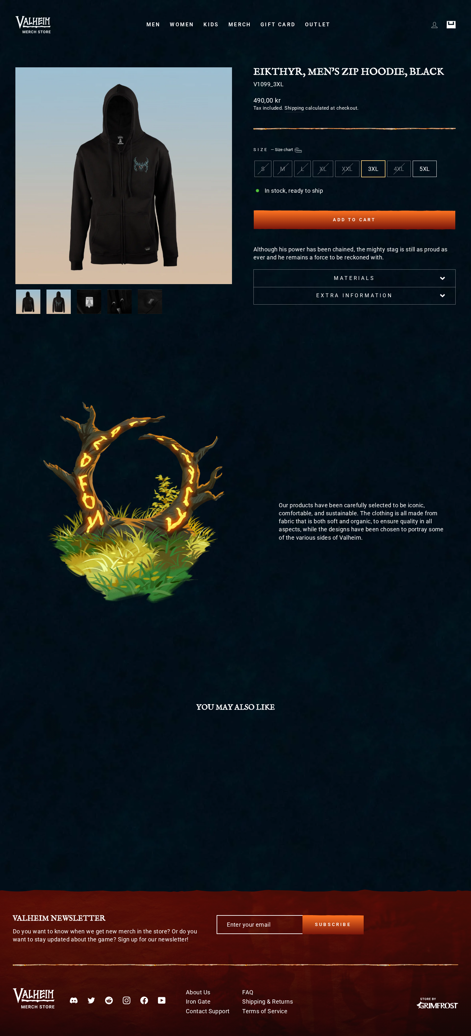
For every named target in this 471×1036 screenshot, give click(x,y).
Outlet (317, 24)
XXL (347, 168)
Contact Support (208, 1011)
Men (153, 24)
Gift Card (277, 24)
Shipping (294, 108)
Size (273, 149)
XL (322, 168)
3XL (373, 168)
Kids (211, 24)
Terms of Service (264, 1011)
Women (182, 24)
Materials (354, 278)
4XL (399, 168)
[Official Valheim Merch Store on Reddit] (109, 1000)
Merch (239, 24)
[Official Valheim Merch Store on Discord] (73, 1000)
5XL (424, 168)
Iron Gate (198, 1001)
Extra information (354, 295)
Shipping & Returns (267, 1001)
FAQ (247, 992)
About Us (198, 992)
